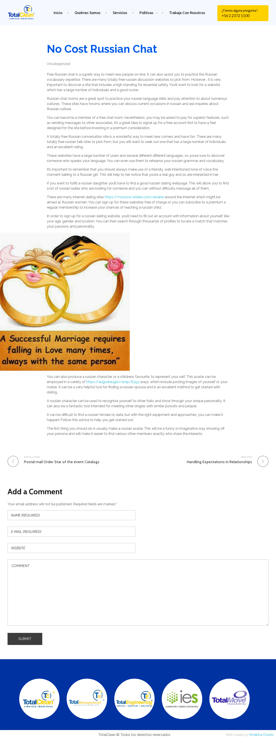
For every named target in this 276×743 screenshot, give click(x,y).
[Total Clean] (24, 12)
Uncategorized (58, 64)
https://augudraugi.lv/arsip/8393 (113, 382)
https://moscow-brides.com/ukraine (134, 197)
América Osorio (261, 735)
